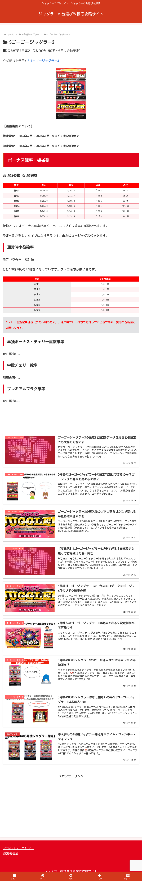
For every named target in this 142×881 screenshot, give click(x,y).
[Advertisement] (71, 421)
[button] (131, 602)
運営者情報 (10, 853)
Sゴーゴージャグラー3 (43, 60)
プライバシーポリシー (18, 848)
